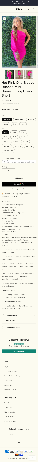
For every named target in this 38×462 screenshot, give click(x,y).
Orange (31, 119)
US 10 (23, 137)
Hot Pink (7, 119)
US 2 (14, 132)
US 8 (14, 137)
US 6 (5, 137)
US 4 (23, 132)
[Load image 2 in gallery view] (19, 74)
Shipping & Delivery (11, 371)
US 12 (6, 141)
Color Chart (15, 109)
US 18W (18, 146)
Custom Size (8, 151)
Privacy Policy (9, 416)
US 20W (29, 146)
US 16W (7, 146)
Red (23, 124)
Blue (14, 124)
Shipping (4, 103)
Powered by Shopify (24, 458)
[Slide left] (2, 75)
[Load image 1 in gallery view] (9, 74)
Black (6, 124)
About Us (7, 403)
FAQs (6, 366)
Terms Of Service (10, 421)
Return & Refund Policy (12, 376)
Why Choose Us (9, 412)
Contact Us (8, 407)
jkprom (15, 458)
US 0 (5, 132)
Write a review (19, 351)
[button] (4, 9)
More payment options (19, 189)
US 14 (15, 141)
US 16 (25, 141)
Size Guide (6, 109)
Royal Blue (19, 119)
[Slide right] (36, 75)
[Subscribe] (29, 434)
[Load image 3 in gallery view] (28, 74)
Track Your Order (10, 389)
